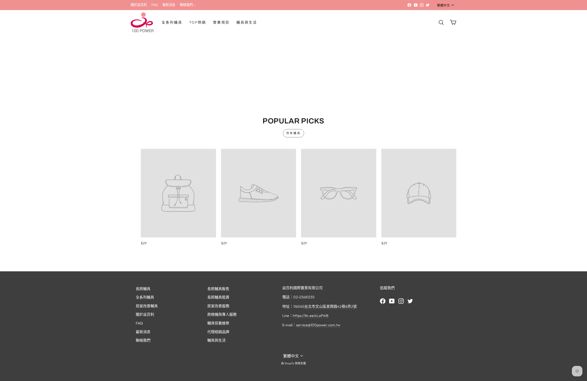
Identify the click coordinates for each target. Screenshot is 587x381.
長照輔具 (143, 288)
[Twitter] (410, 301)
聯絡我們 (143, 340)
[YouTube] (392, 301)
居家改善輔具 (147, 306)
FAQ (154, 5)
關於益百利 (139, 5)
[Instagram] (401, 301)
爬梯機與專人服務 (222, 314)
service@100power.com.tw (318, 325)
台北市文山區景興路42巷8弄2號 (330, 306)
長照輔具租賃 (218, 297)
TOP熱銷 (197, 22)
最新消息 (168, 5)
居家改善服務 (218, 306)
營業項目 (221, 22)
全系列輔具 (172, 22)
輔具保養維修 (218, 323)
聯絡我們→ (188, 5)
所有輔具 (293, 133)
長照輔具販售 (218, 288)
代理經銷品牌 (218, 331)
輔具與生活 (246, 22)
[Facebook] (382, 301)
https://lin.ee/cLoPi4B (310, 315)
